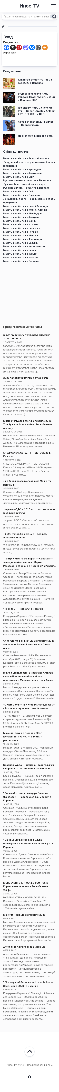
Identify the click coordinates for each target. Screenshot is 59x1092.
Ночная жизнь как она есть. (35, 135)
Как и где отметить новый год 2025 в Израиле (35, 81)
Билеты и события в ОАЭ (18, 191)
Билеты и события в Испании (21, 261)
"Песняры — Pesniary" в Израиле (23, 608)
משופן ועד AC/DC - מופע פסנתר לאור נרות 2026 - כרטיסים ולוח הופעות (29, 511)
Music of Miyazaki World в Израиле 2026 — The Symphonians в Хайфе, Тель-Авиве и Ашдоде (29, 424)
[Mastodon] (26, 47)
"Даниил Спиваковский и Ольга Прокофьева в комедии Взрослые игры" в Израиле (28, 843)
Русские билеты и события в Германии (27, 180)
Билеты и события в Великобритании (26, 158)
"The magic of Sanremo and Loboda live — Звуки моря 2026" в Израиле (28, 984)
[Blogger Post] (38, 47)
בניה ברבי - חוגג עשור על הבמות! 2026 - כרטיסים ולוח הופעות (25, 536)
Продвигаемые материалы (22, 326)
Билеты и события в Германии (21, 195)
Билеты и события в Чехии (19, 250)
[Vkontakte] (32, 47)
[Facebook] (6, 47)
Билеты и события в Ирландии (22, 169)
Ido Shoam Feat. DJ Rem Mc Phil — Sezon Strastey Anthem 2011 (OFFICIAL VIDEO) (36, 111)
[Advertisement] (29, 292)
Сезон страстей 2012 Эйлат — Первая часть (35, 123)
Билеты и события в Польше (20, 231)
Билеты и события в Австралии (22, 173)
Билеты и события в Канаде (20, 257)
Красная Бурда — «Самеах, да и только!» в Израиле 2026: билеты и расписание (28, 767)
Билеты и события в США (18, 176)
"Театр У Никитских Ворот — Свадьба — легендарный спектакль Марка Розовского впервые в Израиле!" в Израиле (29, 562)
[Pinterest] (19, 47)
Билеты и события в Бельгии (20, 242)
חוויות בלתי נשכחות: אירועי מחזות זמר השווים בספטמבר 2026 (26, 337)
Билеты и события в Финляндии (22, 239)
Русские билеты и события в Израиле (26, 187)
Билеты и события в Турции (20, 253)
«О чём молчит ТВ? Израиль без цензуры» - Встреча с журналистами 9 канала (29, 706)
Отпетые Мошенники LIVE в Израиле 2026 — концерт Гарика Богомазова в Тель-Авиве (29, 644)
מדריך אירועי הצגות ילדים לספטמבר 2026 (25, 377)
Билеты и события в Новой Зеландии (26, 206)
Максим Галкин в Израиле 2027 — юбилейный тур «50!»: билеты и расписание (24, 737)
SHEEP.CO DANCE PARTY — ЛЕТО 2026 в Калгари (26, 454)
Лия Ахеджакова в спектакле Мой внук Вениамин (27, 483)
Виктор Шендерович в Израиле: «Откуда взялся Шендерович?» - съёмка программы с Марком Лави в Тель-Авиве (28, 676)
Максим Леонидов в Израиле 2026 (24, 914)
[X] (13, 47)
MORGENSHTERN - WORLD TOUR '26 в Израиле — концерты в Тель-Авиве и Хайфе (25, 886)
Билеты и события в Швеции (20, 235)
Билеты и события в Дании (19, 220)
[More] (45, 47)
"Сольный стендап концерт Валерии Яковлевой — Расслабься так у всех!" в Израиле (27, 797)
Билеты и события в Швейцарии (22, 213)
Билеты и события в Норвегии (21, 228)
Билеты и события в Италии (20, 224)
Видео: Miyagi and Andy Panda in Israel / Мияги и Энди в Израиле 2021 (37, 97)
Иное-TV (29, 6)
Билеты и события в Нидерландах (24, 246)
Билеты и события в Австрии (21, 217)
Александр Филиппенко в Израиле (24, 946)
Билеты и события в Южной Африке (25, 209)
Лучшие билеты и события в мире (24, 184)
